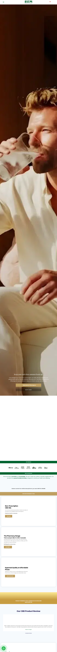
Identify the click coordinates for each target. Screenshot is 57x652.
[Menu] (3, 2)
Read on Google (28, 629)
